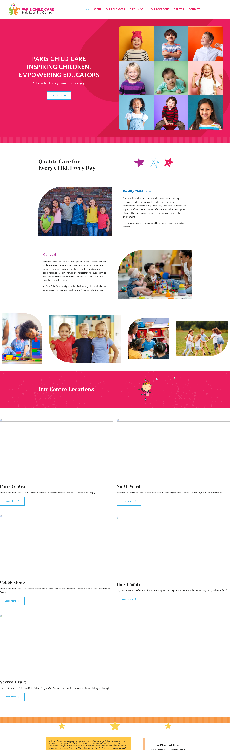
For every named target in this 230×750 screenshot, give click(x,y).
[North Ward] (173, 421)
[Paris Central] (56, 421)
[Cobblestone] (56, 517)
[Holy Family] (173, 518)
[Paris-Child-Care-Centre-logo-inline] (31, 4)
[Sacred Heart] (56, 616)
